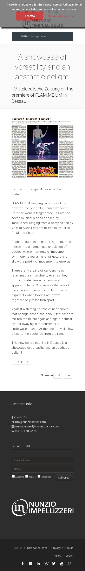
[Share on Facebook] (57, 376)
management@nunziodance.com (37, 426)
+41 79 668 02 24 (25, 431)
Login (69, 555)
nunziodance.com (35, 547)
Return (20, 361)
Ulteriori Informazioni (60, 16)
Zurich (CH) (21, 417)
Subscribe (63, 477)
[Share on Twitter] (68, 376)
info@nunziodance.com (30, 422)
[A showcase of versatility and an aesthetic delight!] (42, 180)
